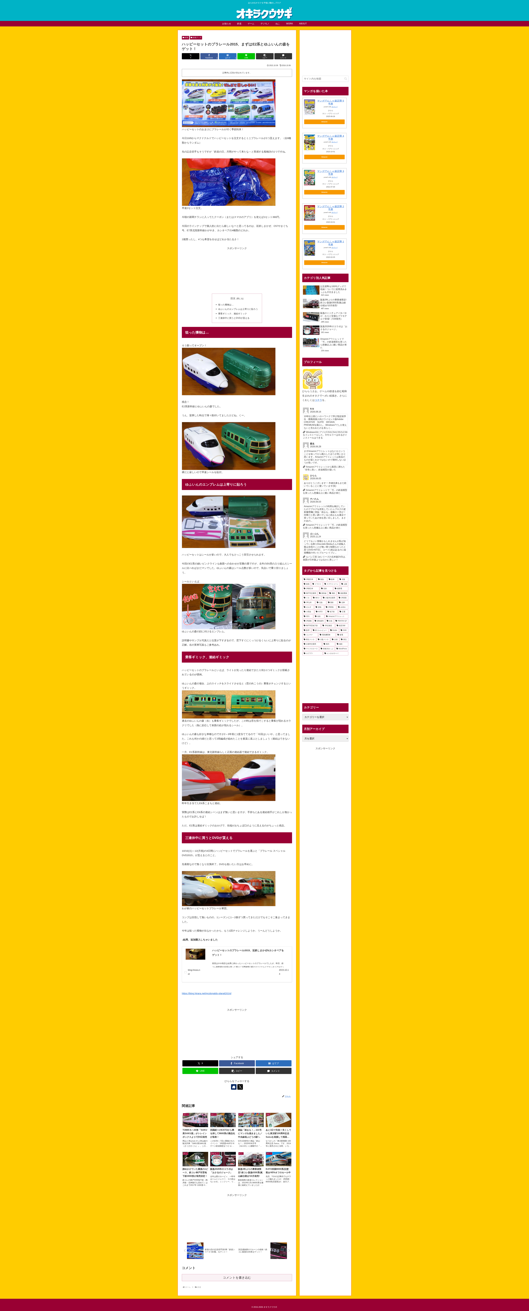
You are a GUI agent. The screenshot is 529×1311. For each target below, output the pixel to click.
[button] (265, 56)
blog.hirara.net (194, 972)
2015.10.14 (284, 972)
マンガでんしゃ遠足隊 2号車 (330, 208)
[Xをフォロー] (240, 1087)
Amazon (324, 121)
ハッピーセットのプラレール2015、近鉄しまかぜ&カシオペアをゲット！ (248, 952)
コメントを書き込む (237, 1277)
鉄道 (186, 38)
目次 (232, 298)
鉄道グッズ (197, 38)
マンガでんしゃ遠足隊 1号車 (330, 243)
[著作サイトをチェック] (234, 1087)
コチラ (318, 400)
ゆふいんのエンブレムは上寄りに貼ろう (238, 309)
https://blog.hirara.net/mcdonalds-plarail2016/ (206, 993)
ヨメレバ (334, 106)
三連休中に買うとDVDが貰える (233, 318)
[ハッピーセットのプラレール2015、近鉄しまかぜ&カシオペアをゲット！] (195, 954)
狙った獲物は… (226, 304)
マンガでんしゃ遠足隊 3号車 (330, 173)
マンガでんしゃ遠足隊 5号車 (330, 102)
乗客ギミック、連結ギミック (232, 313)
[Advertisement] (237, 270)
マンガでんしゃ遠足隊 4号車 (330, 137)
